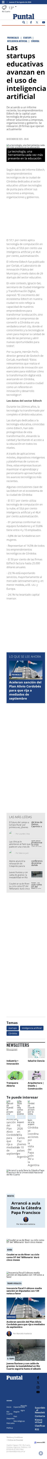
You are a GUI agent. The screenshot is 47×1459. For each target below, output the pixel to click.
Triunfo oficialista (14, 1283)
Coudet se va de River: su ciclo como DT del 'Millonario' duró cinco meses (19, 887)
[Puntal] (15, 1379)
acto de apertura (24, 1117)
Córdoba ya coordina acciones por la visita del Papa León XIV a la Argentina (33, 1146)
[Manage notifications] (41, 1453)
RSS (37, 1429)
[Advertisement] (27, 217)
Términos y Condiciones (15, 1437)
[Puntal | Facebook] (31, 22)
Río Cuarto (9, 1412)
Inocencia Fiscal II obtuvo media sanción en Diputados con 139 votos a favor (24, 1291)
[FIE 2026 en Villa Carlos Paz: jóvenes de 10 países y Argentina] (20, 1122)
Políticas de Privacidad (15, 1440)
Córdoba (12, 1033)
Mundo (24, 1405)
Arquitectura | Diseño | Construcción (36, 1085)
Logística (31, 1117)
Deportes (10, 1418)
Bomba (9, 1250)
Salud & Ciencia (36, 1060)
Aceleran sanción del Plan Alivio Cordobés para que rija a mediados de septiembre (25, 690)
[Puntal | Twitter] (37, 22)
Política (10, 1428)
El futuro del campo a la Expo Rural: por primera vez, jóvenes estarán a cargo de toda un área (19, 827)
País (15, 1416)
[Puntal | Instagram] (38, 1387)
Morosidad (11, 1117)
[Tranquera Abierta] (15, 1075)
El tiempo (10, 1359)
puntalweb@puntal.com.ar (16, 1451)
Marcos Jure (24, 853)
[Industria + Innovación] (15, 1053)
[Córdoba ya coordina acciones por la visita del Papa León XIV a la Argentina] (31, 1124)
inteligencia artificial (32, 1028)
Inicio (9, 1407)
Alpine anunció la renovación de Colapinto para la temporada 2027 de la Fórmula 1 (19, 866)
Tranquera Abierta (12, 1084)
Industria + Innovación (13, 1062)
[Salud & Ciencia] (36, 1053)
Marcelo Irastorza (27, 1224)
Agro (23, 1410)
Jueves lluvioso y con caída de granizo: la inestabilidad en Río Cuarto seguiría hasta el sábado (20, 877)
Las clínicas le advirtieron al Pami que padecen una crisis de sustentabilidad (20, 845)
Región (17, 1411)
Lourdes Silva (24, 834)
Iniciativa (10, 1196)
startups (12, 1028)
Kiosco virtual (38, 1421)
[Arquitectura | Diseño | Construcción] (36, 1075)
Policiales (11, 1423)
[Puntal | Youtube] (43, 22)
